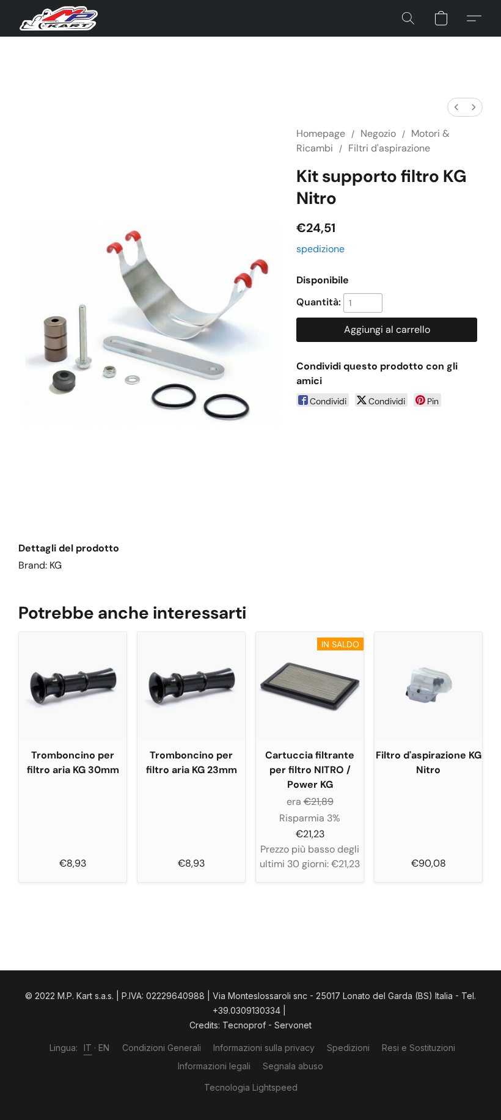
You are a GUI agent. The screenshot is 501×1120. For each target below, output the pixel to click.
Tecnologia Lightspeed (251, 1087)
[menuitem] (456, 107)
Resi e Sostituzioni (418, 1047)
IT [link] (88, 1047)
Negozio (378, 133)
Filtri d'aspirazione (389, 148)
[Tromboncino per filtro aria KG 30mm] (72, 686)
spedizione (320, 248)
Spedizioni (348, 1047)
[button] (59, 18)
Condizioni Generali (161, 1047)
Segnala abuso (293, 1066)
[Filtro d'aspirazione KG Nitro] (428, 686)
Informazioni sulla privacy (264, 1047)
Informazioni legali (214, 1066)
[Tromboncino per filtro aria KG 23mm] (191, 686)
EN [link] (104, 1047)
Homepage (320, 133)
